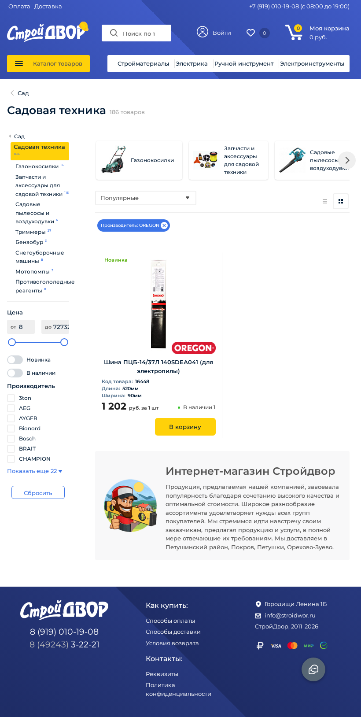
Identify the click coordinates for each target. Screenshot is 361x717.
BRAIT (27, 448)
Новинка (38, 359)
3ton (25, 398)
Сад (19, 136)
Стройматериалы (143, 63)
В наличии (40, 373)
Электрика (192, 63)
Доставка (48, 6)
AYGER (28, 418)
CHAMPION (35, 458)
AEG (24, 408)
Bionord (30, 428)
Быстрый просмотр (158, 340)
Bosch (27, 438)
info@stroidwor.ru (290, 615)
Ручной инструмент (243, 63)
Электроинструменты (312, 63)
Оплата (19, 6)
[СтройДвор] (46, 27)
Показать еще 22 (32, 470)
